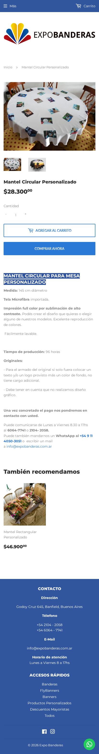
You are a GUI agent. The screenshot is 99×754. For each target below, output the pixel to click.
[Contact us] (89, 744)
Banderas (49, 684)
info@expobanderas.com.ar (29, 446)
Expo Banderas (51, 745)
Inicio (8, 67)
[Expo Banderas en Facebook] (44, 732)
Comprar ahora (49, 249)
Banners (49, 697)
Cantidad (11, 206)
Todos (50, 715)
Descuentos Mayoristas (49, 709)
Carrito (89, 6)
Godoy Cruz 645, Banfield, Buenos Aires (49, 607)
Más (13, 6)
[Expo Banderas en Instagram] (52, 732)
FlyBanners (49, 690)
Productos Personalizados (49, 703)
